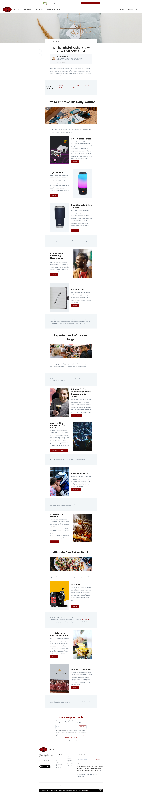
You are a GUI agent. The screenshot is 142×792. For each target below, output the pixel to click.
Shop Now (74, 161)
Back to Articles (55, 41)
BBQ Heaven (54, 542)
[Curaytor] (44, 767)
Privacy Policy (100, 781)
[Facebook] (39, 761)
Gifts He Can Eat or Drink (90, 85)
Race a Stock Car (75, 489)
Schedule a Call (70, 763)
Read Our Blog (59, 767)
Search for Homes (60, 756)
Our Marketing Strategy (54, 9)
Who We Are (28, 9)
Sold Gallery (69, 767)
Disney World (63, 450)
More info (89, 790)
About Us (58, 758)
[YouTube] (46, 761)
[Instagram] (48, 761)
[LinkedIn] (44, 761)
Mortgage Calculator (71, 765)
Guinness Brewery (76, 415)
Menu (122, 9)
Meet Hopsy (75, 606)
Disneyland (54, 450)
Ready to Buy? (39, 9)
